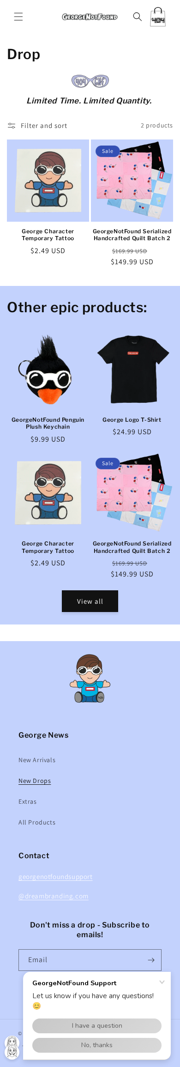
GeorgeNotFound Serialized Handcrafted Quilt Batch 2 (132, 235)
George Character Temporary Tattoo (48, 235)
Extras (27, 801)
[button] (18, 16)
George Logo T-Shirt (131, 419)
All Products (36, 822)
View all (90, 601)
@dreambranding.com (53, 895)
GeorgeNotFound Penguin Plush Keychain (48, 423)
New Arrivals (36, 760)
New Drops (34, 780)
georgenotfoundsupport (55, 876)
